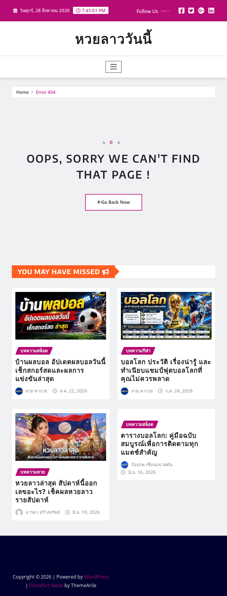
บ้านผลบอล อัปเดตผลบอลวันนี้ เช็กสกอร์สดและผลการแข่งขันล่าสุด (60, 369)
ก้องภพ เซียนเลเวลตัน (151, 464)
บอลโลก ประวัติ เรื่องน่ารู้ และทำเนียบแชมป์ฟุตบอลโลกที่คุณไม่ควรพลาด (166, 369)
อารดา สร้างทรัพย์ (43, 512)
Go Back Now (115, 202)
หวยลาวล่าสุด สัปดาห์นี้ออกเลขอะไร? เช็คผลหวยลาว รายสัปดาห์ (56, 491)
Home (22, 92)
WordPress (96, 577)
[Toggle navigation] (114, 67)
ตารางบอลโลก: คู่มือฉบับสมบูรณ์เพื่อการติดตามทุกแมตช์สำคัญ (159, 443)
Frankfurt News (46, 585)
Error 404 (46, 92)
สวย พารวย (36, 391)
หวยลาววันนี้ (113, 38)
